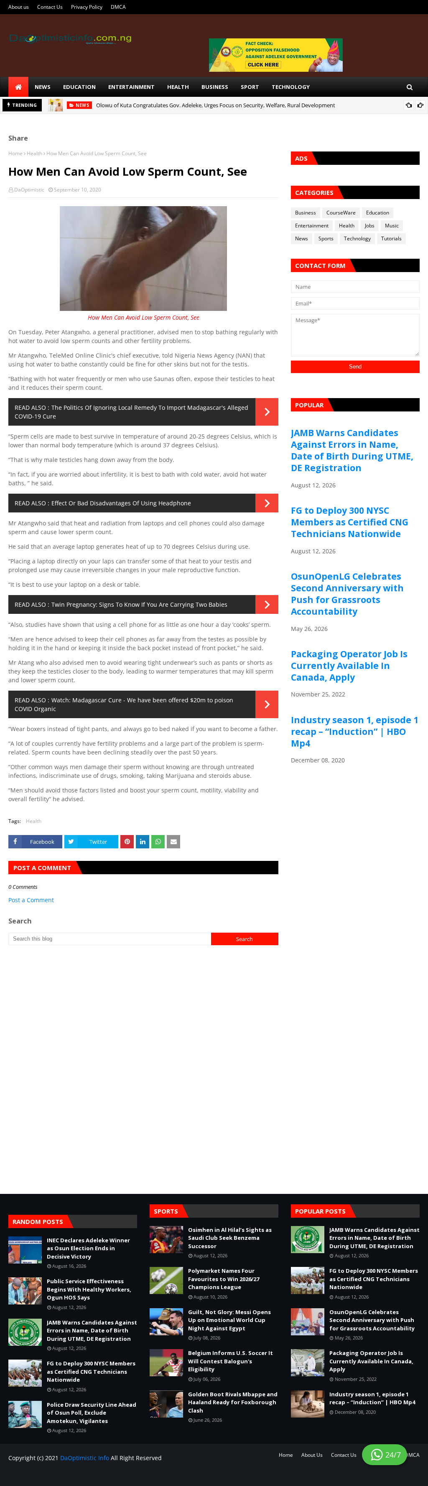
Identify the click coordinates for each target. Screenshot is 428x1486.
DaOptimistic (29, 189)
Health (34, 153)
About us (18, 6)
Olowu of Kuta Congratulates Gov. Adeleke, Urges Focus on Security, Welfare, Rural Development (215, 105)
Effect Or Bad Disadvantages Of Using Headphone (121, 503)
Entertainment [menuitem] (131, 87)
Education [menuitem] (79, 87)
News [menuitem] (43, 87)
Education (377, 212)
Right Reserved (105, 1474)
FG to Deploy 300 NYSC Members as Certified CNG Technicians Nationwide (349, 522)
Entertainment (312, 225)
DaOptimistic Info (84, 1458)
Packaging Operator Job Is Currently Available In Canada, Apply (349, 665)
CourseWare (341, 212)
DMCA (118, 6)
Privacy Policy (86, 6)
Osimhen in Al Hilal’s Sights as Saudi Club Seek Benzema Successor (230, 1238)
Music (392, 225)
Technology (357, 238)
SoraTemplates (57, 1474)
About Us (312, 1454)
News (301, 238)
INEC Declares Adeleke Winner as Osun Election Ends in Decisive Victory (88, 1248)
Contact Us (50, 6)
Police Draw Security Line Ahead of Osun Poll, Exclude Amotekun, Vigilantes (91, 1413)
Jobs (369, 225)
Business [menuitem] (214, 87)
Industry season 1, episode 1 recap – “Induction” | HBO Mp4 (354, 731)
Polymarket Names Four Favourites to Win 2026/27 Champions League (223, 1279)
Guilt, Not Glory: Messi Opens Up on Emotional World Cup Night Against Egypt (229, 1320)
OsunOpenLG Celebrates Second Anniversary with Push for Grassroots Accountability (347, 593)
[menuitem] (18, 87)
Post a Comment (31, 900)
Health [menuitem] (178, 87)
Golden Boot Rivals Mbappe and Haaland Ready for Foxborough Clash (233, 1402)
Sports (326, 238)
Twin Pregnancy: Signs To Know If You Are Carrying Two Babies (139, 604)
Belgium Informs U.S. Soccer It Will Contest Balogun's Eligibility (230, 1361)
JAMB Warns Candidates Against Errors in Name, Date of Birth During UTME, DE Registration (352, 450)
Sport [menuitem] (250, 87)
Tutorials (391, 238)
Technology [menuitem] (291, 87)
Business (305, 212)
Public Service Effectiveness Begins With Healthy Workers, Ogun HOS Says (89, 1289)
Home (15, 153)
